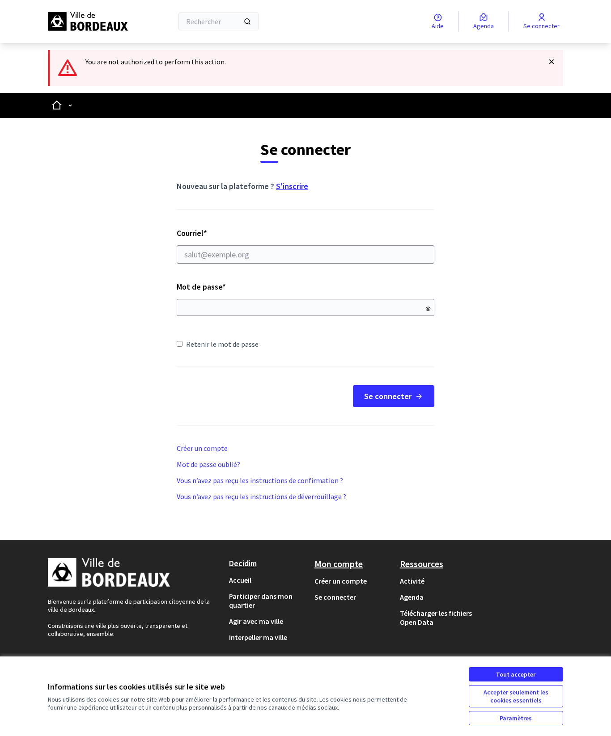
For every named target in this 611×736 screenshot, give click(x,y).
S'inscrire (292, 186)
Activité (412, 580)
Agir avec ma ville (256, 621)
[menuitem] (268, 580)
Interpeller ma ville (258, 637)
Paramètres (516, 718)
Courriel (224, 233)
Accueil (240, 580)
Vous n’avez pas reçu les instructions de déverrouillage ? (261, 496)
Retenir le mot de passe (222, 344)
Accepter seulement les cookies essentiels (516, 696)
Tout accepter (515, 674)
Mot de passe (201, 287)
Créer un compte (202, 448)
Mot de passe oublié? (208, 464)
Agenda (412, 597)
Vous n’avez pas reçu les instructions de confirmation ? (260, 480)
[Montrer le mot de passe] (428, 308)
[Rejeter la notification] (551, 61)
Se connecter (388, 396)
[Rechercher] (247, 21)
